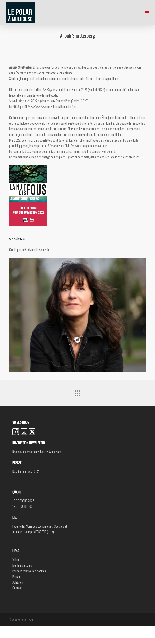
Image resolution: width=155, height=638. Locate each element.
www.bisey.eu (17, 238)
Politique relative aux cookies (29, 570)
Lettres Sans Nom (50, 451)
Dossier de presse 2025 (26, 471)
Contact (17, 587)
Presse (16, 576)
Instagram (24, 431)
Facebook (15, 431)
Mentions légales (22, 565)
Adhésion (17, 582)
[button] (147, 12)
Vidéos (16, 559)
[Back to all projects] (77, 392)
